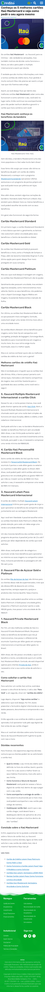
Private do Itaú (25, 665)
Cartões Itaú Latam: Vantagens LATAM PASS (25, 873)
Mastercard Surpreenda (11, 179)
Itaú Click (31, 406)
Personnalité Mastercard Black (24, 462)
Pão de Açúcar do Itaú (19, 579)
